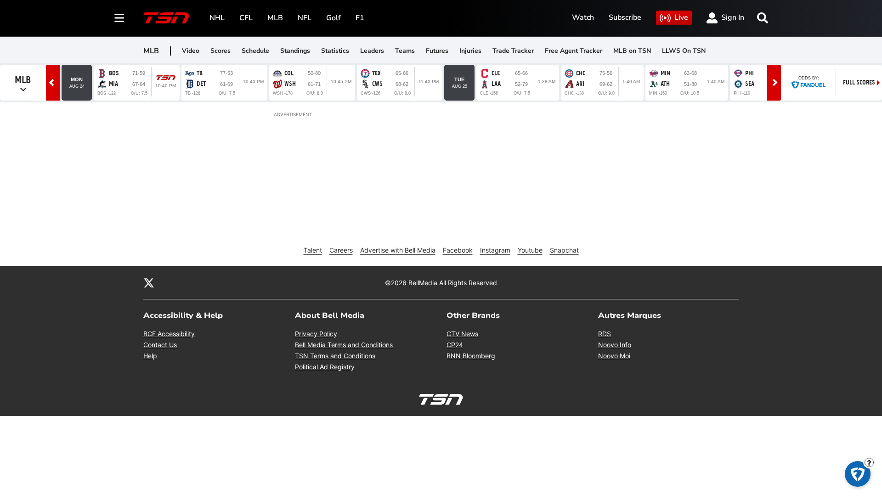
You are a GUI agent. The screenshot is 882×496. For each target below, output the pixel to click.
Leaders (372, 50)
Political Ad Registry (325, 367)
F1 (360, 18)
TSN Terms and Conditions (335, 356)
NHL (217, 18)
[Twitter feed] (148, 282)
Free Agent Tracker (573, 50)
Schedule (255, 50)
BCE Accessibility (169, 334)
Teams (405, 50)
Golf (333, 18)
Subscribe (625, 17)
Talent (313, 250)
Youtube (530, 250)
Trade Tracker (513, 50)
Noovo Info (614, 345)
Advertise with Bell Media (397, 250)
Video (190, 50)
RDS (604, 334)
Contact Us (160, 345)
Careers (341, 250)
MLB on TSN (632, 50)
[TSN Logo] (166, 18)
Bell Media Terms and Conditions (344, 345)
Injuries (470, 50)
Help (150, 356)
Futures (437, 50)
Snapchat (564, 250)
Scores (220, 50)
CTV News (462, 334)
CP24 (455, 345)
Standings (295, 50)
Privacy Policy (316, 334)
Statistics (335, 50)
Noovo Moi (614, 356)
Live (681, 17)
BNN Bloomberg (471, 356)
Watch (583, 17)
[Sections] (119, 18)
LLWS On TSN (684, 50)
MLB (275, 18)
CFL (246, 18)
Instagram (495, 250)
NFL (304, 18)
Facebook (458, 250)
